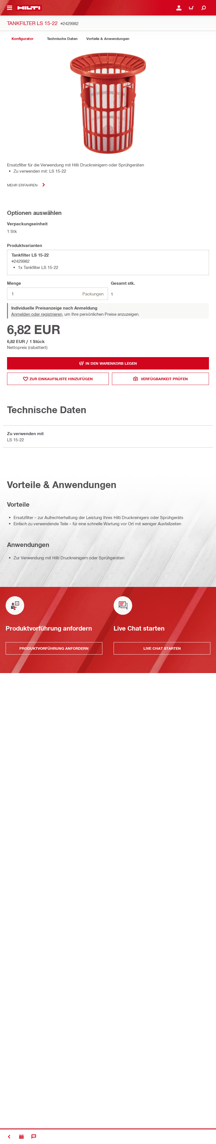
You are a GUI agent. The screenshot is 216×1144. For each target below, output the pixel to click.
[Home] (29, 8)
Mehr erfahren (22, 185)
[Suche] (203, 8)
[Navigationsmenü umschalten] (9, 8)
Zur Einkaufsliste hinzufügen (61, 379)
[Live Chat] (34, 1136)
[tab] (22, 38)
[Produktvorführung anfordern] (21, 1136)
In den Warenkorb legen (111, 363)
